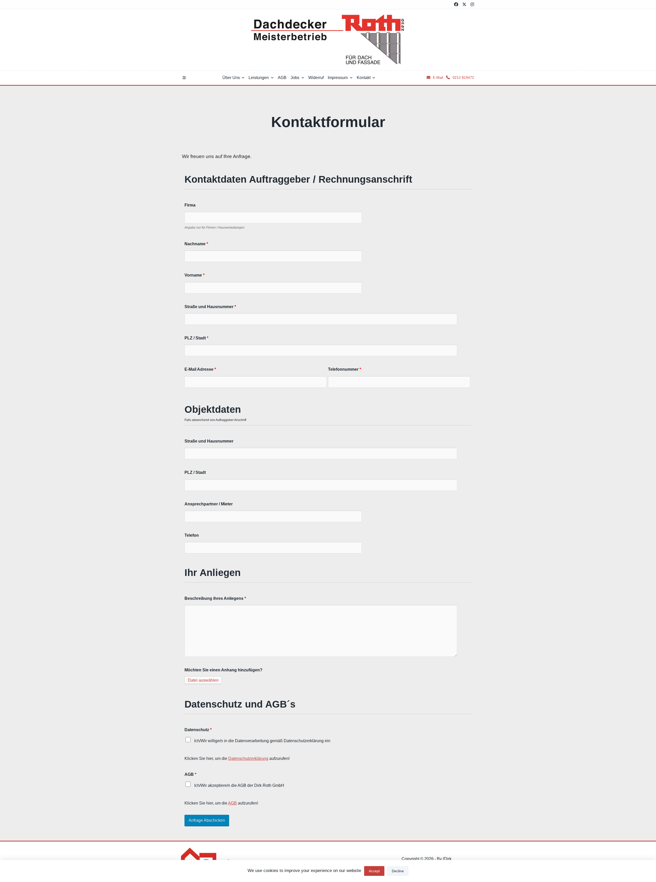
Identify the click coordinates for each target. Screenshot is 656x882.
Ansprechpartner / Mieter (208, 504)
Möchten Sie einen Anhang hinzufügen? (223, 670)
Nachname (196, 243)
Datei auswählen (203, 680)
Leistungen (259, 77)
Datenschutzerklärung (248, 758)
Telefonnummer (344, 369)
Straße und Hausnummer (210, 306)
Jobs (295, 77)
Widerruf (316, 77)
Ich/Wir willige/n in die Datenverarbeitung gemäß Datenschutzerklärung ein (261, 740)
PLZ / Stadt (196, 338)
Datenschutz (198, 729)
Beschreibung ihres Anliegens (215, 598)
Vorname (194, 275)
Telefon (191, 535)
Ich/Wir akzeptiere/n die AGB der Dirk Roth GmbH (238, 785)
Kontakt (364, 77)
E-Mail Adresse (200, 369)
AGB (282, 77)
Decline (398, 871)
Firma (190, 205)
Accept (374, 871)
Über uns (231, 77)
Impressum (338, 77)
